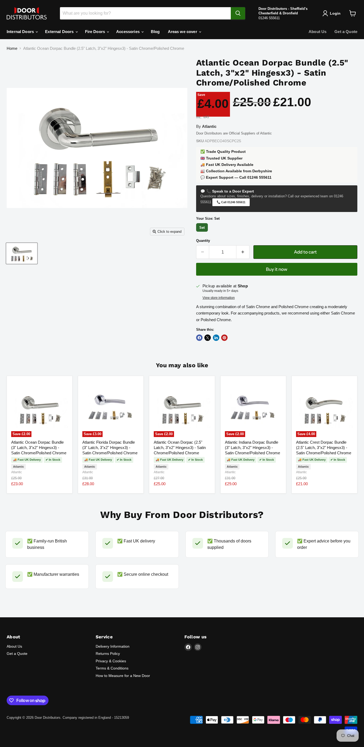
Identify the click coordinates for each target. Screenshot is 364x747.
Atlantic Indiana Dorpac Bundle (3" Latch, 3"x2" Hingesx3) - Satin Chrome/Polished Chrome (252, 447)
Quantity (203, 241)
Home (12, 48)
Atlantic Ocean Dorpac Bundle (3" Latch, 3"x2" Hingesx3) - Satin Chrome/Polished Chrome (38, 447)
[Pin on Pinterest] (224, 337)
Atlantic (16, 472)
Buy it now (276, 269)
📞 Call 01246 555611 (231, 202)
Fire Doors (95, 31)
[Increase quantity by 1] (242, 252)
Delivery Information (113, 646)
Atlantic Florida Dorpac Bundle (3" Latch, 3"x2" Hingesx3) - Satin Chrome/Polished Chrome (109, 447)
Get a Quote (345, 31)
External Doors (60, 31)
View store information (219, 298)
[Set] (202, 231)
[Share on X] (207, 337)
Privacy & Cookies (111, 661)
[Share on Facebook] (199, 337)
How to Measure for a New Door (123, 675)
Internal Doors (21, 31)
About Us (317, 31)
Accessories (128, 31)
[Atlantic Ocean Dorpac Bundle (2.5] (21, 253)
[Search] (238, 13)
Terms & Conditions (112, 668)
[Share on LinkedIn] (216, 337)
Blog (155, 31)
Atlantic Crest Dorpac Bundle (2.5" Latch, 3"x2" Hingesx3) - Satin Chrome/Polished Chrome (323, 447)
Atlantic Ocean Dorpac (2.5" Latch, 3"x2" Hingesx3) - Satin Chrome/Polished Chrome (180, 447)
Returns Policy (108, 653)
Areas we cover (183, 31)
